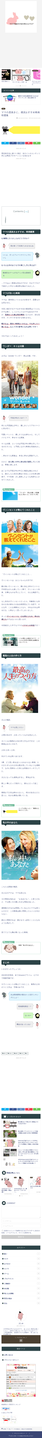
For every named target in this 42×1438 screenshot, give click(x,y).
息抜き (10, 1053)
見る (3, 108)
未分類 (21, 1288)
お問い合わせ (8, 1355)
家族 (4, 1053)
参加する (33, 1392)
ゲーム (21, 1273)
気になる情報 (21, 1293)
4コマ (21, 1259)
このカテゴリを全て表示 (21, 1390)
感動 (16, 1053)
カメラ (21, 1268)
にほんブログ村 (6, 1412)
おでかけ (21, 1264)
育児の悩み (21, 1298)
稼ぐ (21, 1254)
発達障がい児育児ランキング (11, 1404)
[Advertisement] (21, 50)
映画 (22, 1053)
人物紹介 (21, 1283)
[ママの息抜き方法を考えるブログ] (21, 31)
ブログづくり (21, 1278)
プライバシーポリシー (11, 1360)
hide (26, 211)
